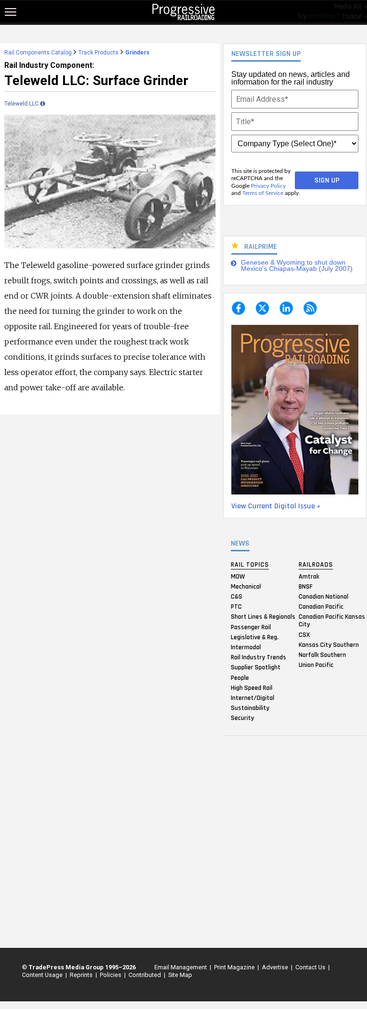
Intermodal (246, 647)
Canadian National (323, 596)
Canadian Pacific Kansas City (332, 620)
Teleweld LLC (22, 103)
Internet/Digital (252, 697)
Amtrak (309, 576)
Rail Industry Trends (258, 657)
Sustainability (250, 708)
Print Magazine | (235, 967)
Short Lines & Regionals (263, 616)
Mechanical (246, 586)
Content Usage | (43, 974)
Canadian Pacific (321, 606)
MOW (238, 576)
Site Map (180, 974)
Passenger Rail (251, 627)
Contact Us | (311, 967)
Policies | (111, 974)
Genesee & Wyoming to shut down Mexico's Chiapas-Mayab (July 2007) (297, 266)
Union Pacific (316, 665)
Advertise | (275, 967)
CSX (304, 634)
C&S (236, 596)
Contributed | (145, 974)
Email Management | (181, 967)
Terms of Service (262, 193)
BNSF (306, 586)
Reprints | (82, 974)
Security (242, 718)
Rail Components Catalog (38, 52)
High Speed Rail (251, 687)
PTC (236, 606)
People (240, 677)
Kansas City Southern (329, 644)
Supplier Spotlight (256, 667)
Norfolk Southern (322, 654)
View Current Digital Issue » (275, 506)
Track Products (98, 52)
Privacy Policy (268, 186)
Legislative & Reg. (255, 637)
